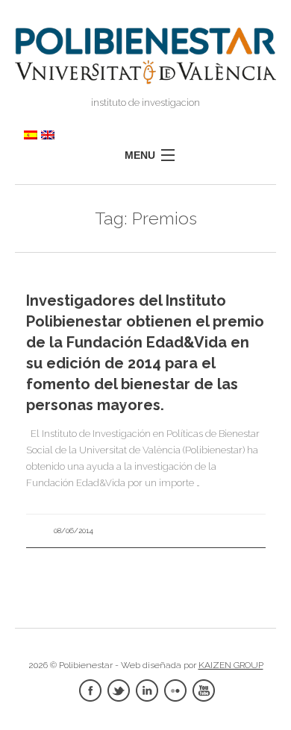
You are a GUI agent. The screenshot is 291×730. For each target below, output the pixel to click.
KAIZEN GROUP (230, 665)
